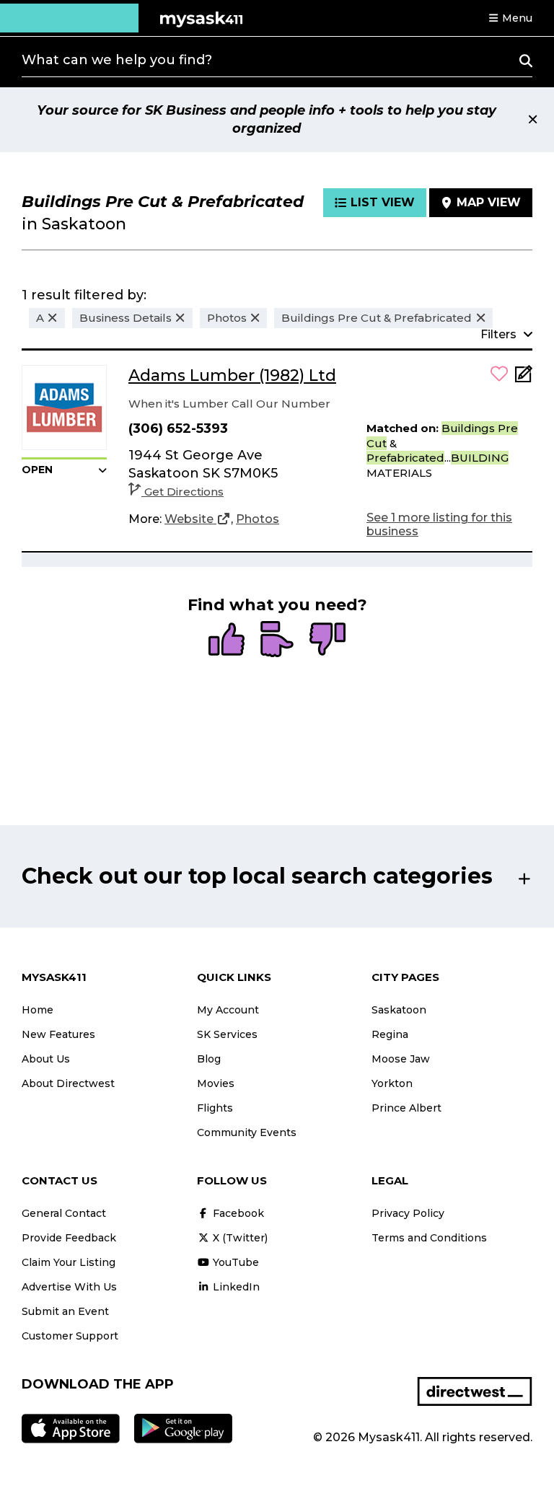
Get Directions (184, 491)
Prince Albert (406, 1107)
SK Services (227, 1034)
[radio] (226, 640)
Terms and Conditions (429, 1237)
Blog (209, 1058)
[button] (510, 18)
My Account (228, 1009)
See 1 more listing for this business (439, 524)
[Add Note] (523, 378)
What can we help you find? (117, 60)
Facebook (237, 1213)
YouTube (234, 1262)
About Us (46, 1058)
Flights (215, 1107)
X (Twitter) (239, 1237)
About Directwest (68, 1083)
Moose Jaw (400, 1058)
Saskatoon (398, 1009)
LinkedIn (235, 1286)
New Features (58, 1034)
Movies (215, 1083)
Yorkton (392, 1083)
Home (37, 1009)
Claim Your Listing (68, 1262)
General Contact (64, 1213)
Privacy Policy (407, 1213)
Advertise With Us (69, 1286)
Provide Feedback (69, 1237)
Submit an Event (65, 1311)
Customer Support (70, 1335)
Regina (389, 1034)
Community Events (246, 1132)
